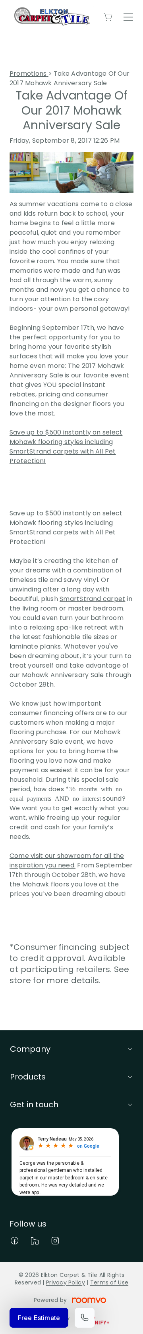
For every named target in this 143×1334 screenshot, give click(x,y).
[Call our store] (85, 1318)
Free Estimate (39, 1318)
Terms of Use (109, 1282)
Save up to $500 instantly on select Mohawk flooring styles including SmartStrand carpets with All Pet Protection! (66, 446)
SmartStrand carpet (92, 598)
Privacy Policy (65, 1282)
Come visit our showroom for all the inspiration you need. (67, 860)
